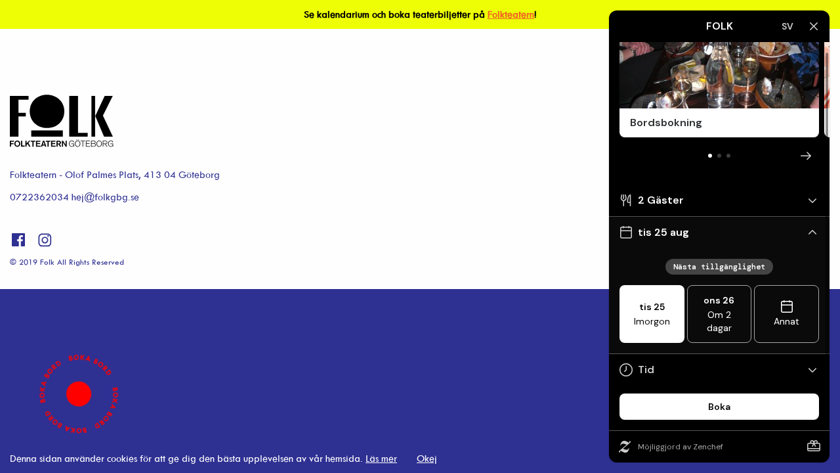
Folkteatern (511, 14)
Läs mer (381, 458)
